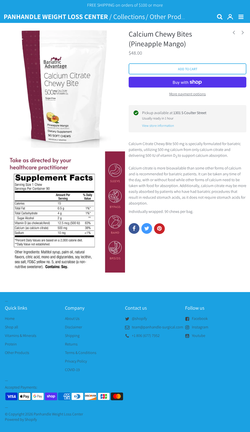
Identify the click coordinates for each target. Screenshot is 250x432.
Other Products (171, 16)
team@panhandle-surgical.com (157, 327)
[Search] (219, 17)
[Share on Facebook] (134, 228)
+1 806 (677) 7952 (146, 335)
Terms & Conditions (80, 352)
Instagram (200, 327)
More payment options (187, 94)
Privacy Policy (76, 361)
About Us (72, 318)
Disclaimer (73, 327)
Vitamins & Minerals (20, 335)
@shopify (139, 318)
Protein (11, 344)
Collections (129, 16)
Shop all (11, 327)
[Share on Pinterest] (159, 228)
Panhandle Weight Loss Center (58, 414)
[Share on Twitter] (146, 228)
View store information (158, 125)
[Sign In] (230, 17)
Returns (71, 344)
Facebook (200, 318)
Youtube (198, 335)
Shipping (72, 335)
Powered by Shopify (21, 419)
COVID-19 (72, 369)
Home (10, 318)
